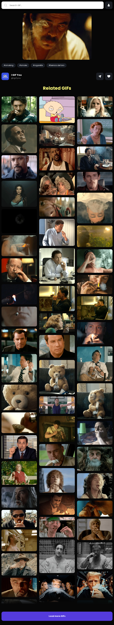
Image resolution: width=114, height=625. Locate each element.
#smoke (23, 65)
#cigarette (38, 65)
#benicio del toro (56, 65)
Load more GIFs (57, 616)
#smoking (8, 65)
